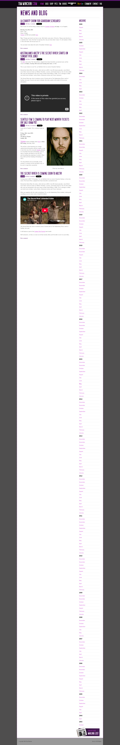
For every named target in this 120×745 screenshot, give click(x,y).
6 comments (32, 176)
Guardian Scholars (49, 26)
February (81, 70)
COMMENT (88, 4)
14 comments (33, 125)
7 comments (33, 59)
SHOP (51, 4)
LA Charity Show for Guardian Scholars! (40, 21)
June (80, 58)
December (82, 76)
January (81, 39)
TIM (60, 4)
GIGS (46, 4)
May (80, 30)
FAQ (100, 4)
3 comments (32, 24)
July (80, 55)
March (81, 36)
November (82, 119)
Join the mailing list (88, 732)
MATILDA (80, 4)
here (37, 35)
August (81, 27)
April (80, 33)
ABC (24, 62)
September (82, 49)
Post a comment (24, 48)
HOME (42, 4)
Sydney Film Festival (39, 231)
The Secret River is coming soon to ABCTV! (41, 173)
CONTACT (95, 4)
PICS (56, 4)
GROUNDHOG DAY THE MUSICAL (72, 3)
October (81, 45)
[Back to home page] (27, 4)
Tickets (22, 35)
